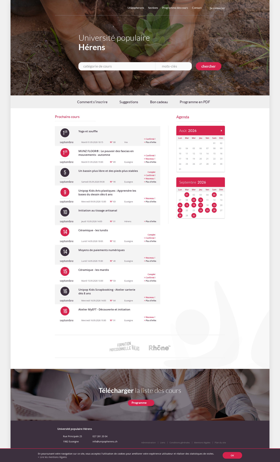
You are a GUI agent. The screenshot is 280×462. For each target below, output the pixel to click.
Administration (148, 443)
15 (187, 205)
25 (207, 210)
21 (180, 210)
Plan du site (220, 443)
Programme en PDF (195, 102)
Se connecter (217, 8)
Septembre (192, 182)
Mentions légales (202, 443)
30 (194, 215)
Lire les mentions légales (53, 457)
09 (194, 200)
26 (214, 210)
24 (200, 210)
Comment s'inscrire (92, 102)
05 (214, 194)
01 (187, 194)
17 (200, 205)
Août (188, 131)
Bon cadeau (159, 102)
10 (200, 200)
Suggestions (128, 102)
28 (180, 215)
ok (232, 455)
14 (180, 205)
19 (214, 205)
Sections (153, 7)
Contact (197, 7)
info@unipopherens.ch (105, 441)
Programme (139, 402)
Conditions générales (179, 443)
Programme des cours (175, 7)
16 (194, 205)
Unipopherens (136, 7)
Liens (162, 443)
